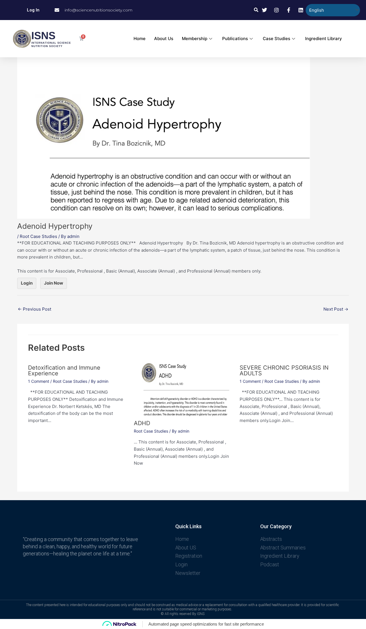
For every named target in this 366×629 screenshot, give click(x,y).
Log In (33, 10)
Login (27, 283)
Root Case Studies (38, 236)
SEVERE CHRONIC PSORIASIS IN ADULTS (284, 370)
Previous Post (34, 309)
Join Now (53, 283)
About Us (163, 38)
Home (140, 38)
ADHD (142, 423)
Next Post (335, 309)
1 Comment (38, 381)
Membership (194, 38)
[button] (256, 10)
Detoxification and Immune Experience (64, 370)
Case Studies (276, 38)
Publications (235, 38)
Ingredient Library (323, 38)
